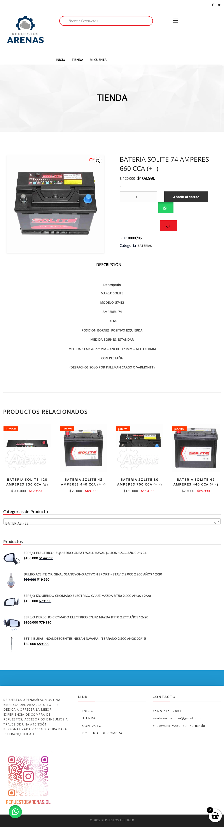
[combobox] (112, 521)
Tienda (88, 718)
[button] (98, 161)
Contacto (92, 725)
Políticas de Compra (102, 733)
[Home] (25, 32)
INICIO (60, 60)
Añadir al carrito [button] (27, 490)
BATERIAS (144, 246)
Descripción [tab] (108, 264)
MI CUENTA (98, 60)
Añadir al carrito (186, 196)
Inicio (88, 710)
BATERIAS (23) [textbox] (110, 523)
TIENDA (77, 60)
